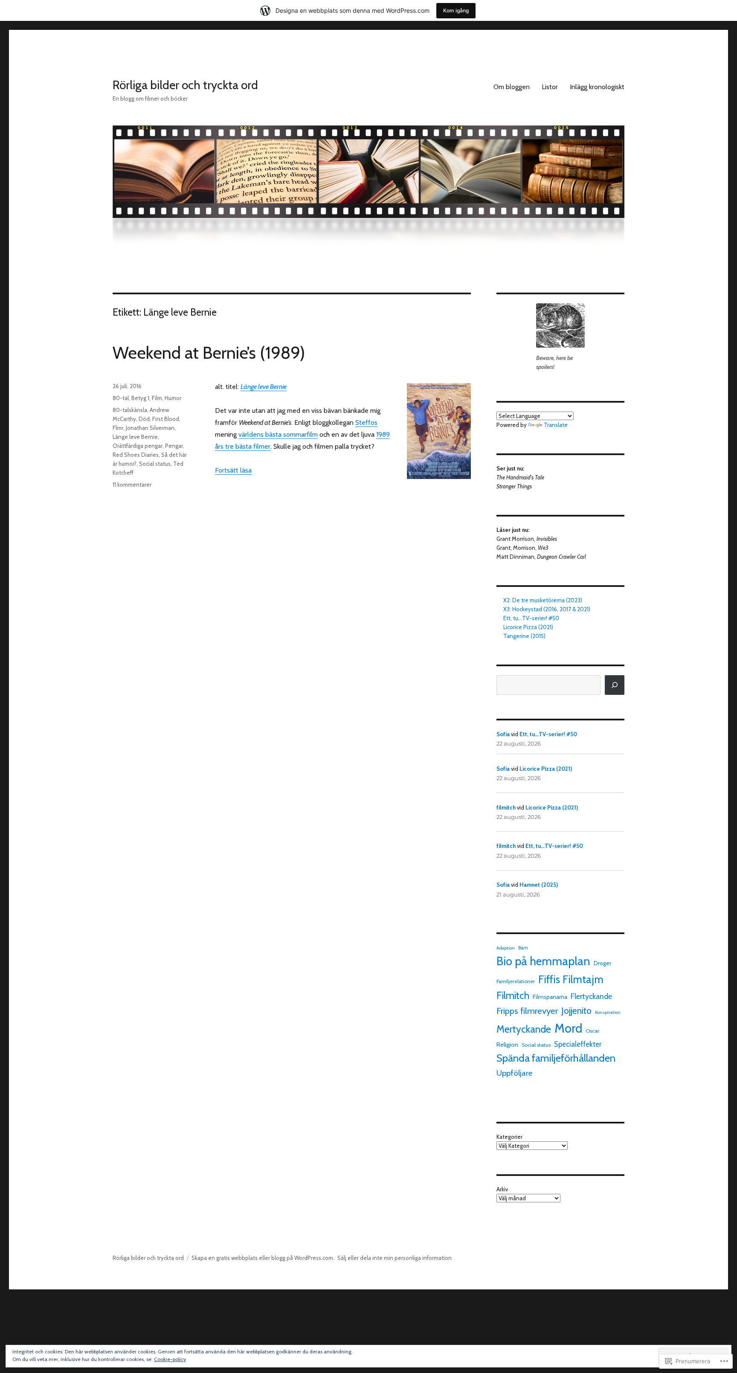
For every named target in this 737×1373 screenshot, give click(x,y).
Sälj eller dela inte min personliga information (394, 1257)
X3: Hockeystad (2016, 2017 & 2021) (546, 609)
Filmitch (512, 995)
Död (144, 418)
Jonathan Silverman (150, 427)
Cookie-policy (170, 1359)
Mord (568, 1028)
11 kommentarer (132, 484)
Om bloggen (511, 87)
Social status (155, 463)
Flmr (118, 427)
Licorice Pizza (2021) (528, 627)
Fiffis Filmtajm (571, 979)
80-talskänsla (130, 409)
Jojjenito (576, 1010)
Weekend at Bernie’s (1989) (209, 352)
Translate (556, 424)
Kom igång (456, 10)
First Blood (165, 418)
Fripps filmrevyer (527, 1010)
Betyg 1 (140, 398)
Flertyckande (591, 996)
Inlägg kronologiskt (597, 87)
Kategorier (509, 1136)
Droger (602, 963)
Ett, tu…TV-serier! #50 (531, 618)
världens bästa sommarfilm (278, 434)
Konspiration (608, 1012)
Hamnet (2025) (538, 884)
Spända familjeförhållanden (555, 1058)
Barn (523, 948)
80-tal (121, 398)
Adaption (505, 948)
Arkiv (502, 1189)
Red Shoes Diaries (136, 454)
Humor (173, 398)
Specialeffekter (577, 1044)
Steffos (366, 422)
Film (157, 398)
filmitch (506, 807)
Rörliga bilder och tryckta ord (185, 85)
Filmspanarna (550, 996)
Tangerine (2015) (524, 636)
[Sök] (614, 685)
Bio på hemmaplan (543, 961)
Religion (507, 1044)
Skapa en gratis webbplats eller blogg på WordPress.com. (263, 1257)
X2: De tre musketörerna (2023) (542, 600)
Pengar (174, 445)
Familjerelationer (515, 981)
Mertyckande (523, 1029)
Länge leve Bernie (135, 436)
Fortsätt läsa (233, 470)
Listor (550, 87)
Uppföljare (514, 1073)
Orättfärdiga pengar (137, 445)
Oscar (592, 1031)
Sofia (503, 734)
